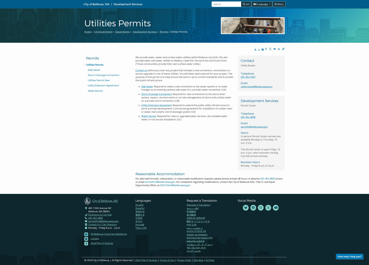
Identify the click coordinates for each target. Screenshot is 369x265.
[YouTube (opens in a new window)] (276, 207)
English (139, 205)
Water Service (95, 90)
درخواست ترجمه (195, 228)
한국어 (138, 221)
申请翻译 (191, 211)
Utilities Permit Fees (99, 80)
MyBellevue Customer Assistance (109, 234)
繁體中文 (140, 214)
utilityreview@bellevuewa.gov (256, 86)
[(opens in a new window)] (246, 207)
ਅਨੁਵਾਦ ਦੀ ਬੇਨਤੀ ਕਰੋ (196, 231)
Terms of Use (167, 260)
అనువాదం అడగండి (196, 241)
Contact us (141, 70)
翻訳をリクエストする (198, 221)
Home (87, 31)
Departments (122, 31)
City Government (103, 31)
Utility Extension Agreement (103, 85)
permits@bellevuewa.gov (254, 126)
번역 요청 (191, 224)
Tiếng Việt (141, 228)
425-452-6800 (267, 178)
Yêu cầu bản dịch (196, 247)
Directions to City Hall (100, 214)
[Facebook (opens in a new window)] (253, 207)
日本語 (138, 218)
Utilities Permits (94, 64)
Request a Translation (199, 205)
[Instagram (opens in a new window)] (261, 207)
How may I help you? (349, 256)
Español (139, 208)
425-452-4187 (248, 77)
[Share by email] (274, 49)
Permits (164, 31)
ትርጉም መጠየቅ (194, 251)
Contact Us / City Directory (102, 224)
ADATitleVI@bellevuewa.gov (175, 185)
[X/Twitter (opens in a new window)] (268, 207)
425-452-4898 (248, 117)
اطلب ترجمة (193, 208)
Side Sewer (94, 70)
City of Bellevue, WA (96, 4)
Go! (247, 4)
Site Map (198, 260)
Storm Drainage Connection (103, 75)
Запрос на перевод (197, 234)
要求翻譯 (191, 214)
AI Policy (210, 260)
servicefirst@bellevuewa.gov (160, 182)
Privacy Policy (184, 260)
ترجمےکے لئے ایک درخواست (200, 244)
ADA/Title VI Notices (146, 260)
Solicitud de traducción (200, 237)
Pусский (139, 224)
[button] (283, 49)
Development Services (128, 4)
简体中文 (140, 211)
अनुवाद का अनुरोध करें (196, 218)
